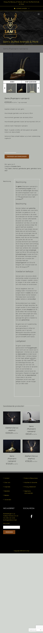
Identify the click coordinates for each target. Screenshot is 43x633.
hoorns (18, 237)
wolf (24, 336)
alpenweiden (22, 354)
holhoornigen (27, 190)
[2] (22, 198)
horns (39, 168)
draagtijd (29, 309)
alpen (10, 168)
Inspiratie (7, 487)
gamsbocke (22, 168)
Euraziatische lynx (25, 334)
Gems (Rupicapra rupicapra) (31, 428)
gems (28, 168)
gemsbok (34, 168)
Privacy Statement (30, 487)
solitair (18, 299)
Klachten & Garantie (30, 482)
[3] (28, 266)
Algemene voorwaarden (28, 492)
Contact (6, 478)
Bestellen (7, 491)
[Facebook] (31, 516)
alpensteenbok (31, 375)
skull (6, 170)
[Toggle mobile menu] (39, 14)
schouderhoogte (21, 254)
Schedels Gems (16, 166)
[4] (31, 360)
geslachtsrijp (25, 320)
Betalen (6, 495)
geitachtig (32, 208)
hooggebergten (32, 348)
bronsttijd (33, 299)
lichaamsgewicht (21, 262)
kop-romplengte (31, 250)
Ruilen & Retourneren (31, 478)
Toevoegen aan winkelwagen (17, 156)
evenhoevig (22, 188)
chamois (15, 168)
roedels (28, 293)
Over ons (7, 482)
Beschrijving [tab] (7, 181)
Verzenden (7, 499)
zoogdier (29, 188)
